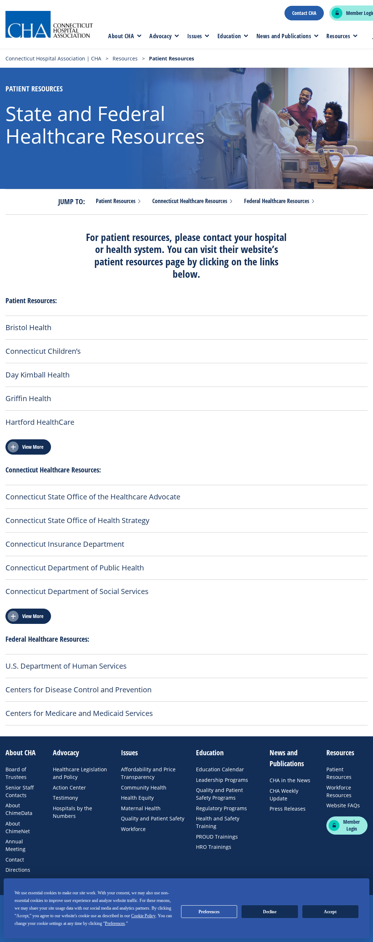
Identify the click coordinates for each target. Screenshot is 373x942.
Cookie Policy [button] (143, 915)
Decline (269, 911)
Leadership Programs (222, 779)
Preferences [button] (115, 923)
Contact (14, 859)
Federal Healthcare (277, 201)
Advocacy (160, 36)
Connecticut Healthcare (190, 201)
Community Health (143, 787)
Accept (330, 911)
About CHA (121, 36)
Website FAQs (343, 805)
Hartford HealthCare (39, 422)
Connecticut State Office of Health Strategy (77, 520)
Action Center (69, 787)
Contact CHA (304, 13)
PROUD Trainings (217, 836)
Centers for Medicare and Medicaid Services (79, 713)
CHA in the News (290, 780)
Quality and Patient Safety (152, 818)
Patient (116, 201)
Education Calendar (220, 769)
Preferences (209, 911)
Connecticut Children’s (43, 351)
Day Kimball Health (37, 375)
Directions (17, 869)
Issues (194, 36)
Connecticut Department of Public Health (74, 567)
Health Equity (137, 797)
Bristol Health (28, 327)
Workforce (133, 829)
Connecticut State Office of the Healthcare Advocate (92, 496)
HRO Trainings (213, 846)
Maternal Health (141, 808)
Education (229, 36)
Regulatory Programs (221, 808)
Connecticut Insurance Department (64, 544)
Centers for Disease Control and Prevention (78, 689)
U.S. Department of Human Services (66, 666)
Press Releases (288, 808)
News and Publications (283, 36)
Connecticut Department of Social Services (77, 591)
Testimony (65, 797)
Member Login (351, 825)
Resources (338, 36)
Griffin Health (28, 398)
